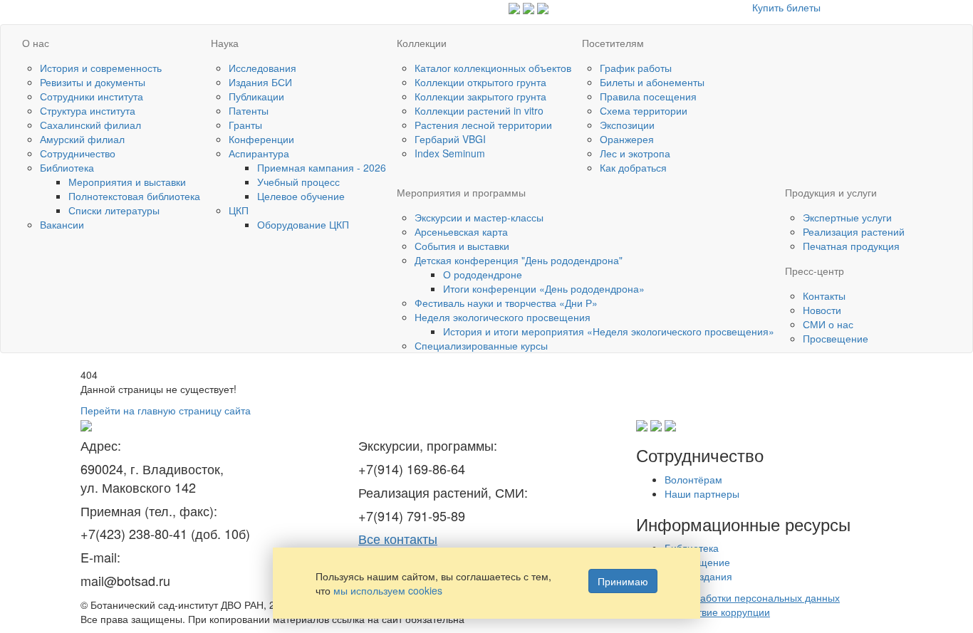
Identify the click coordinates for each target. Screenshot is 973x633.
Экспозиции (627, 124)
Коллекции (422, 43)
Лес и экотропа (635, 153)
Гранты (245, 124)
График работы (636, 68)
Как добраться (633, 167)
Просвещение (835, 338)
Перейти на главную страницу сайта (165, 410)
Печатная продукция (851, 246)
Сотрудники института (91, 96)
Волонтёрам (693, 479)
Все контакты (397, 538)
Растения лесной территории (483, 124)
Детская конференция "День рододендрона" (519, 260)
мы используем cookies (387, 590)
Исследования (262, 68)
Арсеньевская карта (461, 231)
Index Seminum (450, 153)
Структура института (87, 110)
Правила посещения (648, 96)
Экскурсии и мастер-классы (479, 217)
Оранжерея (627, 139)
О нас (35, 43)
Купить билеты (786, 7)
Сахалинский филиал (90, 124)
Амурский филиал (82, 139)
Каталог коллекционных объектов (493, 68)
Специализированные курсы (481, 345)
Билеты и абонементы (652, 82)
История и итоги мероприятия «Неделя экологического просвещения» (608, 331)
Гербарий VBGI (450, 139)
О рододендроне (482, 274)
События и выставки (462, 246)
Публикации (256, 96)
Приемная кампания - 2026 (321, 167)
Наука (225, 43)
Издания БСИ (260, 82)
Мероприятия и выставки (127, 181)
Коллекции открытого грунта (480, 82)
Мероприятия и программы (461, 192)
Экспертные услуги (847, 217)
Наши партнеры (702, 493)
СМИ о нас (828, 324)
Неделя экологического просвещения (502, 317)
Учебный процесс (298, 181)
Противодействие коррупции (703, 612)
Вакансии (62, 224)
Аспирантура (259, 153)
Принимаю (623, 581)
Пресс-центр (814, 270)
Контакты (824, 295)
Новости (822, 310)
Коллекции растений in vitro (479, 110)
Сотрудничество (77, 153)
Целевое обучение (301, 196)
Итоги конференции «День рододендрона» (544, 288)
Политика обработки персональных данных (738, 597)
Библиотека (67, 167)
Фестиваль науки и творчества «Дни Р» (506, 302)
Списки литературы (114, 210)
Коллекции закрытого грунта (480, 96)
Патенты (249, 110)
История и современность (101, 68)
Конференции (261, 139)
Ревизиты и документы (92, 82)
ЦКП (239, 210)
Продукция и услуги (831, 192)
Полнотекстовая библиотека (134, 196)
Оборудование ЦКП (303, 224)
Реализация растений (854, 231)
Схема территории (643, 110)
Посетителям (613, 43)
